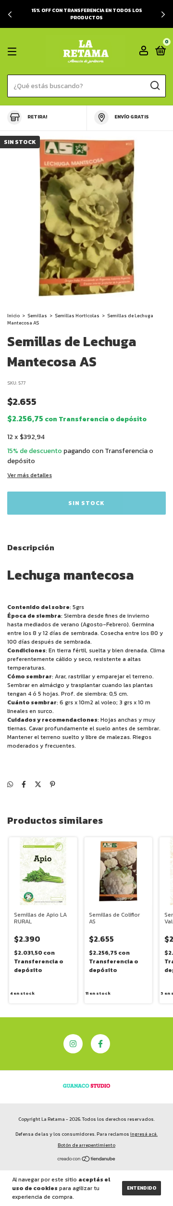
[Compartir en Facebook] (24, 784)
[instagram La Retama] (73, 1043)
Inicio (13, 315)
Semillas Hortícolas (77, 315)
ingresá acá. (144, 1134)
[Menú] (13, 51)
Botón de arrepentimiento (86, 1145)
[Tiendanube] (87, 1160)
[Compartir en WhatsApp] (10, 784)
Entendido (141, 1188)
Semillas (37, 315)
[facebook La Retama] (100, 1043)
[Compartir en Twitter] (38, 784)
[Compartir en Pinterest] (52, 784)
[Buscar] (154, 85)
